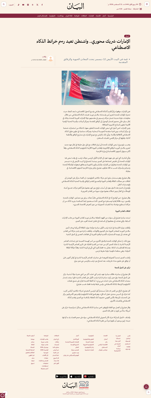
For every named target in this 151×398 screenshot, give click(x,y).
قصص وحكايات (43, 360)
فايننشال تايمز (42, 16)
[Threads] (32, 5)
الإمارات (91, 16)
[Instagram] (28, 5)
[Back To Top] (148, 392)
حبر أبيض (56, 350)
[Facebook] (42, 5)
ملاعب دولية (44, 344)
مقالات (57, 342)
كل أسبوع (56, 358)
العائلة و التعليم (30, 352)
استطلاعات (45, 366)
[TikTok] (18, 5)
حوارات (46, 358)
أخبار (104, 16)
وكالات (44, 57)
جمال (32, 342)
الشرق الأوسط (75, 344)
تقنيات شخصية (89, 350)
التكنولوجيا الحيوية (88, 344)
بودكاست (60, 16)
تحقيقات (45, 363)
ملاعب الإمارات (44, 339)
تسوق (32, 363)
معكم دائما (56, 347)
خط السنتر (56, 355)
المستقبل (104, 347)
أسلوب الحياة (30, 335)
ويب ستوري (75, 352)
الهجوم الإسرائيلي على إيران (71, 355)
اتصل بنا (118, 336)
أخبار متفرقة (44, 368)
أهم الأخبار (76, 339)
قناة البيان (69, 16)
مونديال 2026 (44, 347)
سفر (33, 358)
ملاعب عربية (44, 342)
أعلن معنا (117, 341)
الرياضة (76, 16)
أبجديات (56, 344)
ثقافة (32, 344)
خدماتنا (118, 338)
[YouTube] (23, 5)
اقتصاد (98, 16)
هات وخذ (56, 360)
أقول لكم (56, 363)
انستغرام (127, 344)
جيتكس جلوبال (103, 350)
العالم (77, 347)
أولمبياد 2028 (44, 350)
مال (106, 342)
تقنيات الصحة (90, 342)
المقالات (84, 16)
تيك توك (127, 349)
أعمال (105, 339)
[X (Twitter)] (37, 5)
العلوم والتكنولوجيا (88, 339)
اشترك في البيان (117, 345)
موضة (32, 339)
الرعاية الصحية (30, 350)
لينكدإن (128, 338)
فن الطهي (31, 355)
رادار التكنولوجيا (89, 347)
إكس (128, 336)
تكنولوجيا (52, 16)
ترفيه (32, 360)
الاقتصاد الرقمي (102, 344)
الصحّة (32, 347)
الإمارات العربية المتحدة (72, 342)
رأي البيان (56, 339)
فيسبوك (127, 341)
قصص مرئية (75, 350)
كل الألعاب (45, 355)
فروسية (46, 352)
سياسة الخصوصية (117, 349)
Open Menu (146, 4)
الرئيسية (111, 16)
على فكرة (56, 352)
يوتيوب (128, 346)
